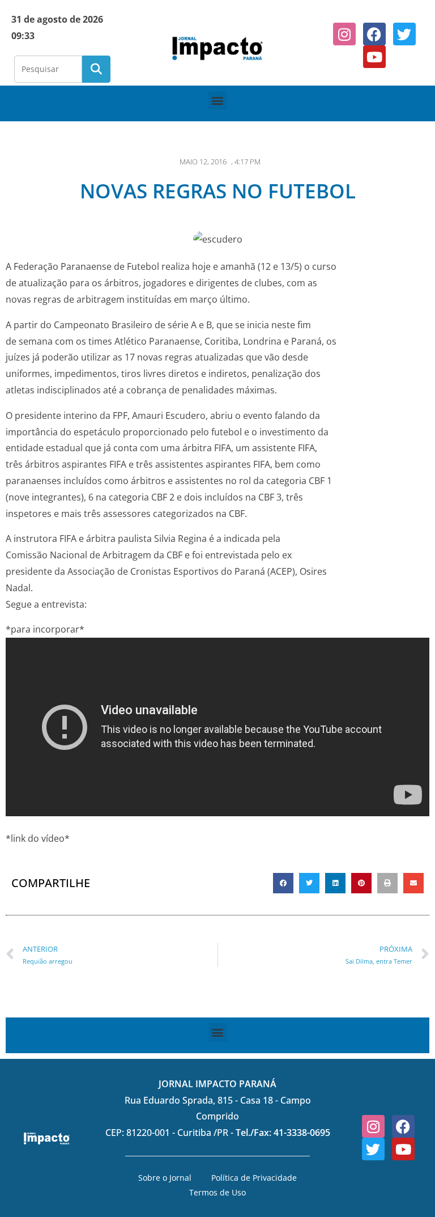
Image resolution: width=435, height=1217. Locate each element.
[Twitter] (404, 34)
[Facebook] (374, 34)
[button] (217, 100)
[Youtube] (374, 56)
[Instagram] (344, 34)
